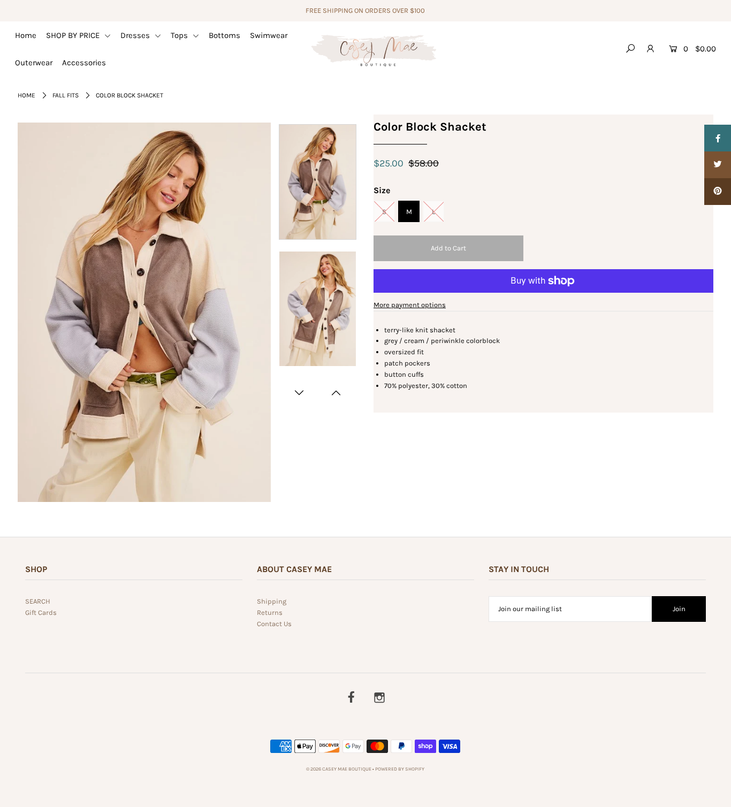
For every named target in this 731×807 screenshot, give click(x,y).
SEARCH (37, 601)
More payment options (410, 305)
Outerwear (33, 62)
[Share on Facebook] (717, 138)
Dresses (136, 35)
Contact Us (274, 624)
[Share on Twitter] (717, 164)
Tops (180, 35)
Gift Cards (41, 612)
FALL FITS (65, 95)
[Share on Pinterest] (717, 191)
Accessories (84, 62)
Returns (270, 612)
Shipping (271, 601)
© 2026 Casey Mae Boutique (338, 769)
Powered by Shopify (399, 769)
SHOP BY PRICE (74, 35)
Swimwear (268, 35)
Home (25, 35)
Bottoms (224, 35)
